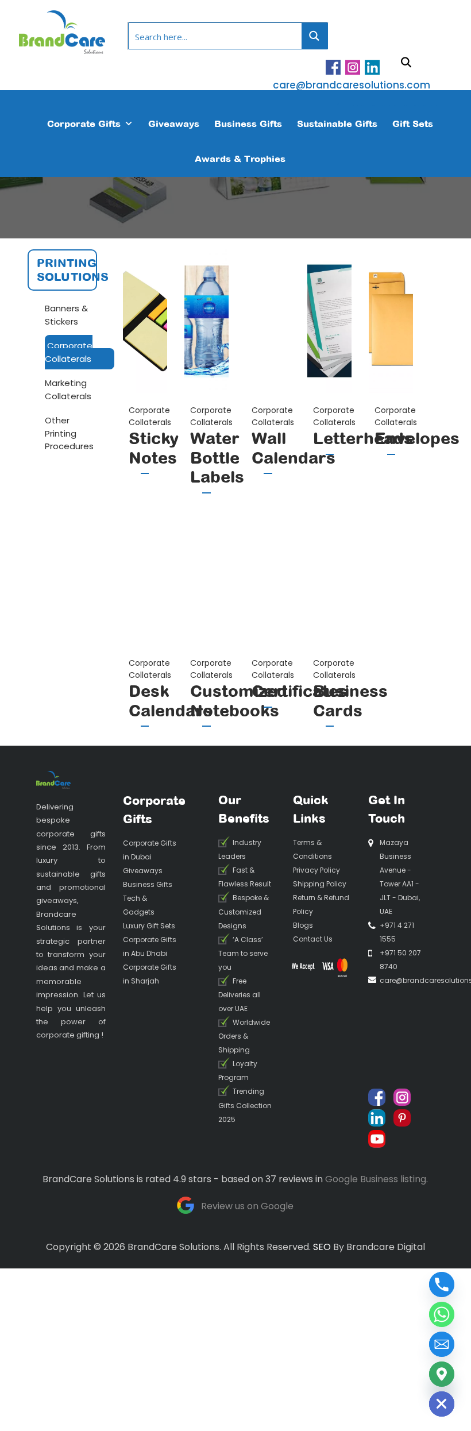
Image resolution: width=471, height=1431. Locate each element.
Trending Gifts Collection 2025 (245, 1105)
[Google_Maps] (441, 1374)
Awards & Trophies (240, 158)
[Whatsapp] (441, 1314)
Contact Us (313, 939)
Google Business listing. (376, 1179)
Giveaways (173, 123)
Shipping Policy (319, 884)
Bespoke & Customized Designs (243, 912)
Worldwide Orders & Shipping (244, 1036)
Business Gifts (248, 123)
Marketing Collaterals (68, 389)
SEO (322, 1246)
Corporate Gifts (84, 123)
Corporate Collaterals (68, 352)
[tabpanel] (145, 375)
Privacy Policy (316, 870)
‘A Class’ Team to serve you (243, 953)
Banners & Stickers (66, 314)
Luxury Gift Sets (149, 926)
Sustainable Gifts (337, 123)
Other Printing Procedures (69, 433)
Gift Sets (412, 123)
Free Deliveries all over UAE (239, 994)
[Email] (441, 1344)
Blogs (303, 925)
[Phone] (441, 1284)
